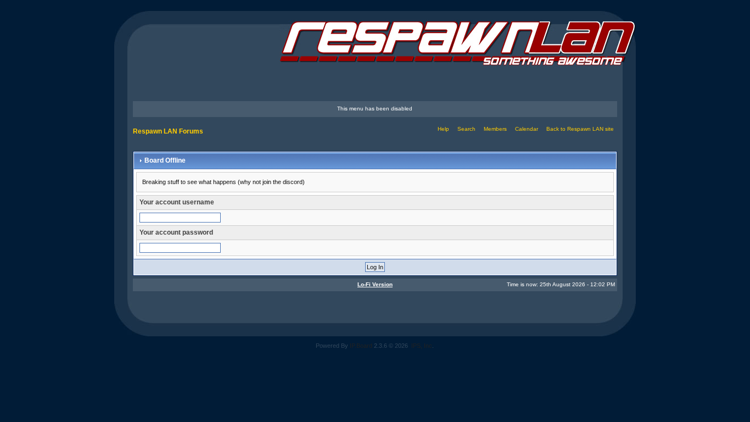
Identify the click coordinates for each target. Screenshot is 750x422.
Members (495, 129)
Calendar (526, 129)
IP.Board (361, 345)
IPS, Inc (421, 345)
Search (466, 129)
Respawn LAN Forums (168, 131)
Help (443, 129)
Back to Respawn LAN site (580, 129)
